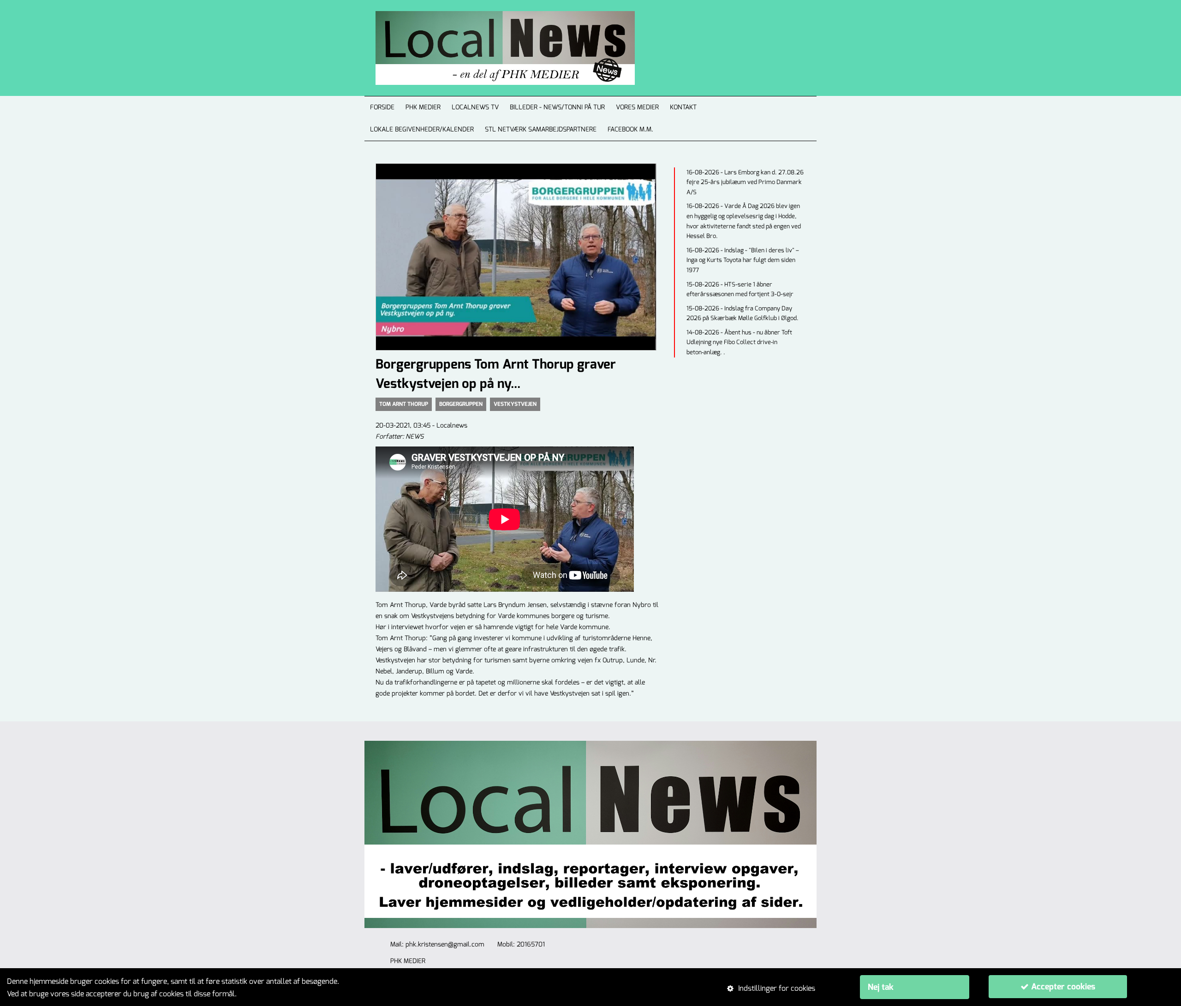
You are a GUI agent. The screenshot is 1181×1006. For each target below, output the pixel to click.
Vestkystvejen (515, 404)
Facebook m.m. (630, 129)
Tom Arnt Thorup (403, 404)
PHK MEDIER (423, 107)
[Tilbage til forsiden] (494, 48)
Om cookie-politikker (272, 994)
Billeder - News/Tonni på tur (557, 107)
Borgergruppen (461, 404)
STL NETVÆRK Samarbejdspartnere (540, 129)
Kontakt (683, 107)
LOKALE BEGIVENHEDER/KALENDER (422, 129)
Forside (382, 107)
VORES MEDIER (637, 107)
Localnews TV (475, 107)
